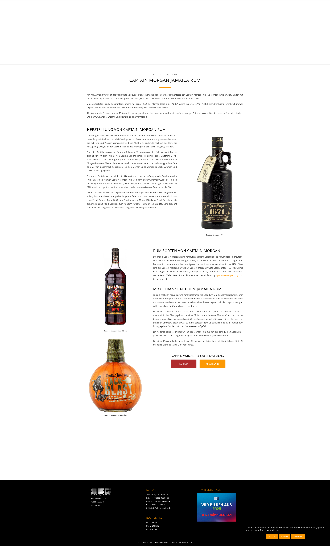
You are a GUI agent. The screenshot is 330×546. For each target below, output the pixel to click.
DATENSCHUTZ (152, 526)
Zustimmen (272, 536)
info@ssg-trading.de (162, 508)
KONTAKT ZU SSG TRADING (158, 501)
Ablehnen (284, 536)
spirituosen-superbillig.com (229, 275)
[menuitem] (210, 5)
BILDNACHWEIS (152, 529)
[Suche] (320, 5)
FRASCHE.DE (187, 542)
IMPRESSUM (151, 522)
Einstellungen (297, 536)
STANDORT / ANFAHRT (156, 505)
